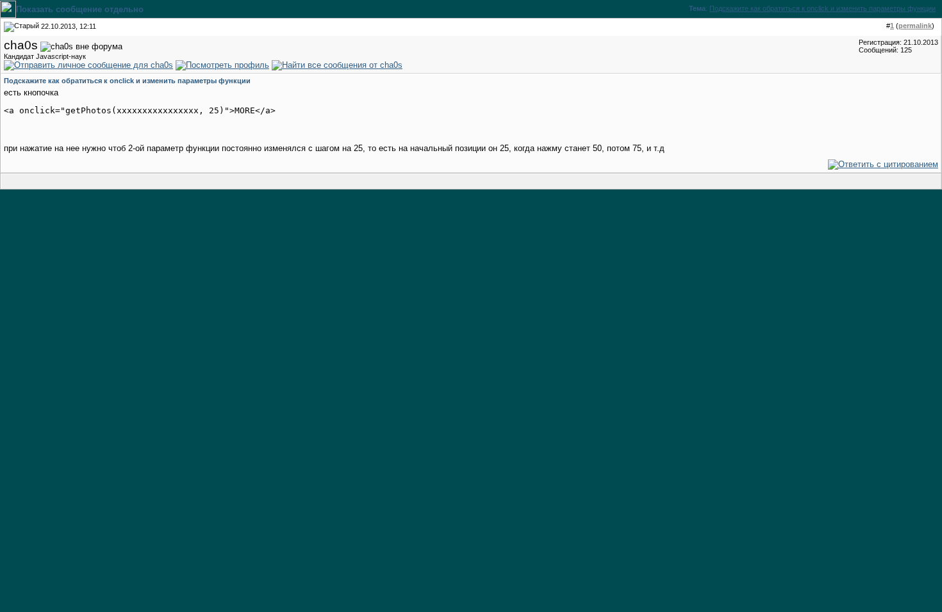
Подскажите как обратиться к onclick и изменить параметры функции (822, 8)
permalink (915, 25)
